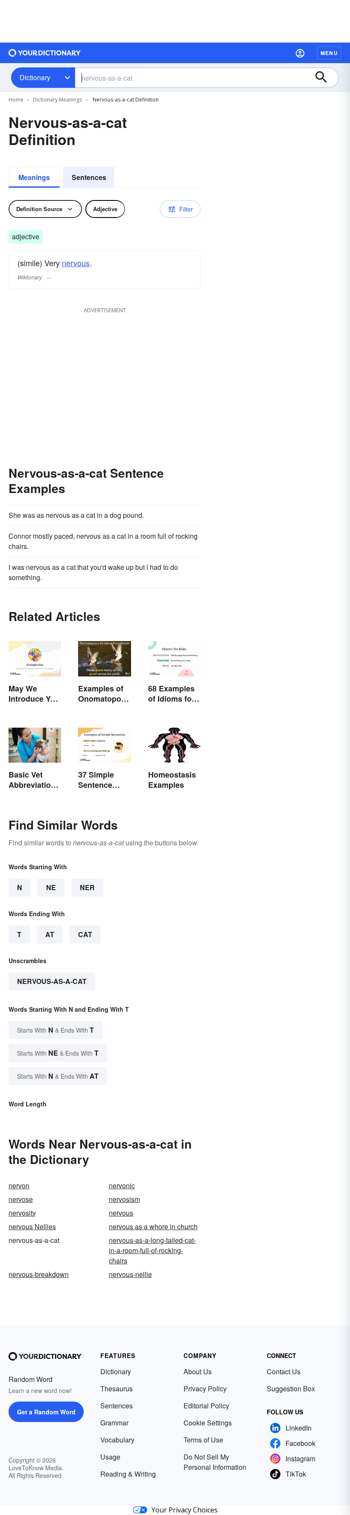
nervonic (122, 1185)
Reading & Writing (128, 1474)
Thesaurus (116, 1388)
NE (51, 887)
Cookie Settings (208, 1423)
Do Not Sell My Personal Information (215, 1462)
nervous (76, 262)
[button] (300, 53)
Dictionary (35, 77)
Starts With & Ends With (55, 1030)
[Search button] (325, 77)
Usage (110, 1457)
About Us (198, 1371)
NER (87, 887)
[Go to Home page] (45, 53)
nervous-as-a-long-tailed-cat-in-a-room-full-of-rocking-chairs (152, 1250)
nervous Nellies (32, 1226)
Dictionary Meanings (57, 99)
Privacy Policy (205, 1388)
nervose (21, 1199)
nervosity (22, 1213)
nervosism (124, 1199)
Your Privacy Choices (185, 1510)
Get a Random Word (46, 1412)
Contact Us (283, 1371)
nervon (19, 1185)
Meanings (34, 177)
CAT (85, 934)
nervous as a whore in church (153, 1226)
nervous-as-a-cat (52, 981)
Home (16, 99)
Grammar (114, 1423)
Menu (329, 53)
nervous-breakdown (39, 1274)
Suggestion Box (291, 1388)
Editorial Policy (206, 1406)
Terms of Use (203, 1440)
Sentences (89, 177)
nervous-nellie (130, 1274)
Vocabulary (117, 1440)
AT (49, 934)
